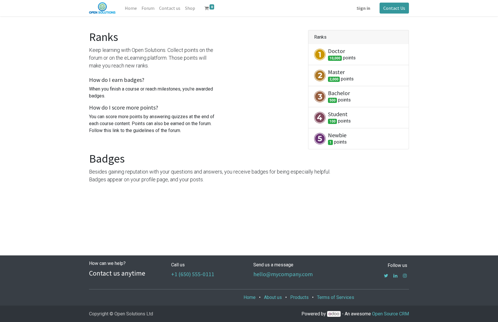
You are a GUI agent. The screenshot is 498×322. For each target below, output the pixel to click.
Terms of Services (335, 297)
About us (273, 297)
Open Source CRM (390, 314)
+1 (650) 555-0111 (192, 274)
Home (250, 297)
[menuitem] (130, 8)
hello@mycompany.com (283, 274)
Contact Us (394, 8)
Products (299, 297)
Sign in (363, 8)
